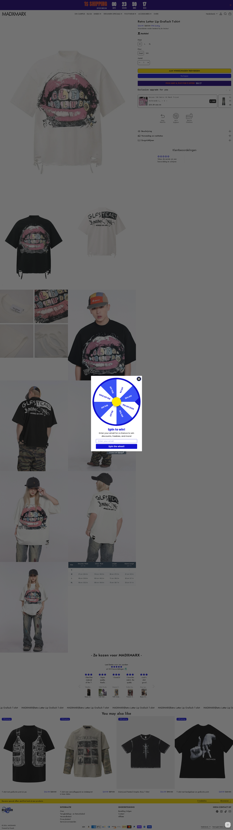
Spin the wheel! (116, 446)
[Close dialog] (139, 379)
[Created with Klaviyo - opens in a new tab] (116, 452)
